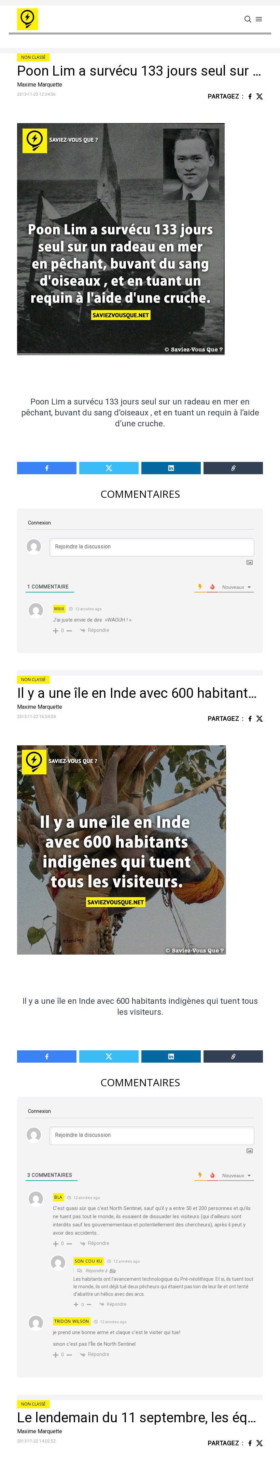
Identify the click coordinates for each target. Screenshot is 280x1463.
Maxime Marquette (39, 84)
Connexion (39, 523)
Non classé (33, 57)
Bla (112, 1270)
